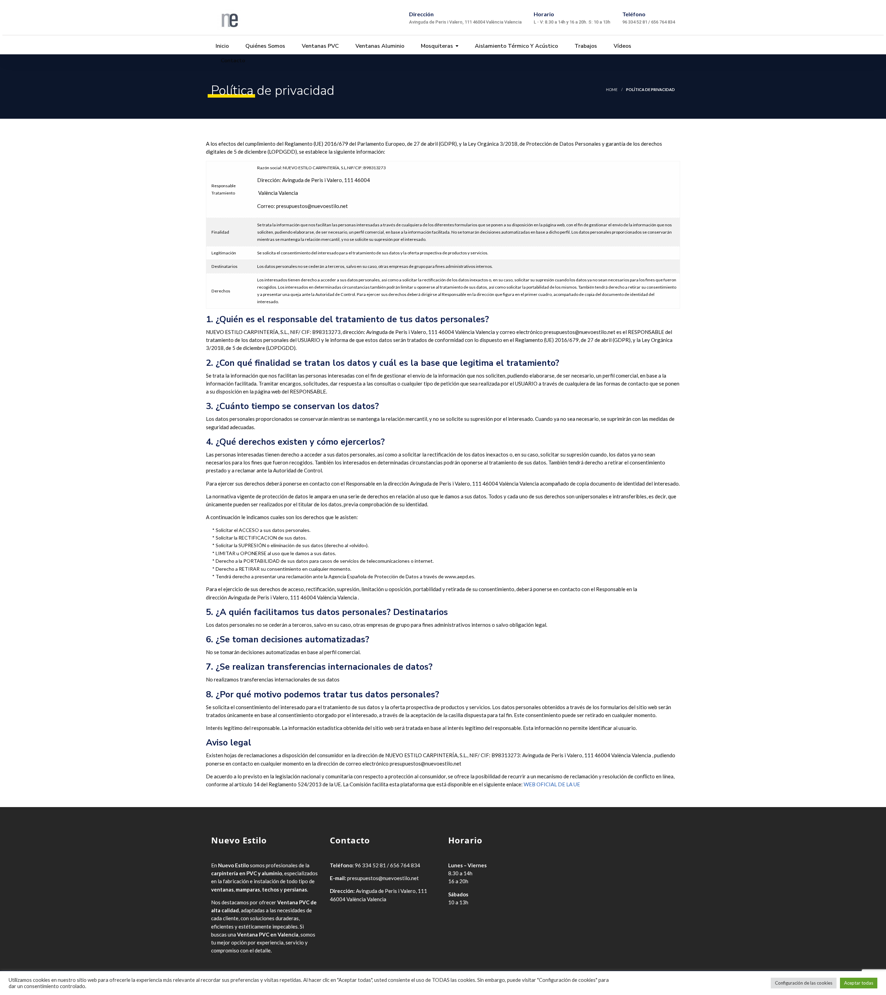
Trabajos (585, 46)
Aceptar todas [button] (858, 983)
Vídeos (621, 46)
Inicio (221, 46)
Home (611, 89)
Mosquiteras (436, 46)
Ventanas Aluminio (379, 46)
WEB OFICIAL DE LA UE (552, 784)
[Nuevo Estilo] (229, 17)
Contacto (232, 60)
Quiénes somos (264, 46)
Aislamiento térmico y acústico (515, 46)
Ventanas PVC (319, 46)
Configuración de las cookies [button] (803, 983)
